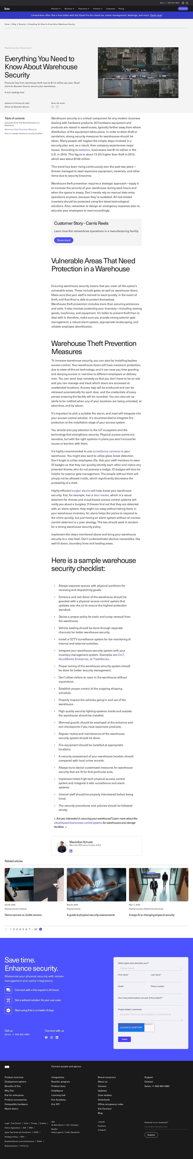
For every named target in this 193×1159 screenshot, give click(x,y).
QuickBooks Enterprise (73, 659)
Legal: (7, 1123)
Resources (82, 8)
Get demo (183, 8)
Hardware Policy (11, 1136)
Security (22, 24)
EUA (24, 1127)
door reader (101, 495)
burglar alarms (80, 490)
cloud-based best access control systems (78, 823)
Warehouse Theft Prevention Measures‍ (21, 129)
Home (7, 24)
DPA (22, 1136)
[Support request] (183, 2)
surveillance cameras (106, 451)
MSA (31, 1127)
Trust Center (16, 1123)
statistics (84, 150)
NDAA (39, 1141)
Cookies (43, 1123)
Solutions (68, 8)
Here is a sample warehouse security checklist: (24, 133)
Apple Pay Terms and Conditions (18, 1132)
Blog (14, 24)
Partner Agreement (12, 1127)
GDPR (36, 1132)
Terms (26, 1123)
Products (54, 8)
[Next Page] (39, 929)
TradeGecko (101, 659)
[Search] (187, 2)
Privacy (34, 1123)
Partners (96, 8)
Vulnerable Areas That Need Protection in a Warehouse (22, 124)
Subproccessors (11, 1145)
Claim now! (156, 15)
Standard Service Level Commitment (19, 1141)
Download (63, 240)
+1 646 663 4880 (169, 3)
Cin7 (121, 655)
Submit (151, 1134)
